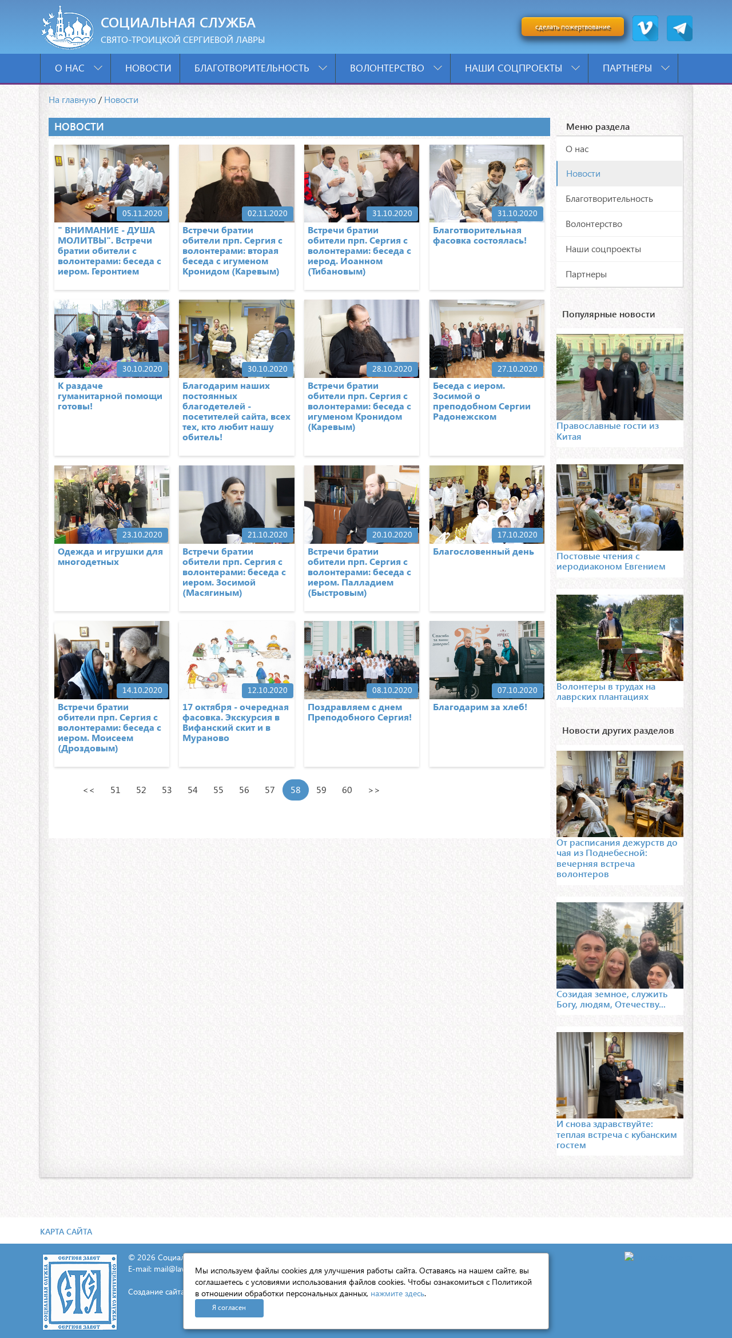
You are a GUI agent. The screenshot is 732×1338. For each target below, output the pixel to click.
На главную (72, 99)
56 (244, 789)
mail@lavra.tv (177, 1268)
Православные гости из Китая (607, 430)
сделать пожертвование (572, 26)
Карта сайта (66, 1231)
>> (374, 789)
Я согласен (229, 1307)
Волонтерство (388, 67)
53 (167, 789)
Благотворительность (253, 67)
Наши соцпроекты (515, 67)
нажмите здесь (397, 1293)
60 (347, 789)
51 (115, 789)
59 (321, 789)
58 (296, 789)
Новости (148, 67)
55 (218, 789)
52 (141, 789)
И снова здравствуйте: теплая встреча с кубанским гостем (616, 1133)
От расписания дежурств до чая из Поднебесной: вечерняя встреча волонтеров (617, 857)
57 (270, 789)
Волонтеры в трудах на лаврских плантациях (605, 691)
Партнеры (629, 67)
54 (193, 789)
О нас (71, 67)
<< (88, 789)
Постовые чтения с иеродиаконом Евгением (611, 560)
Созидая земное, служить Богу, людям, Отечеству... (611, 998)
